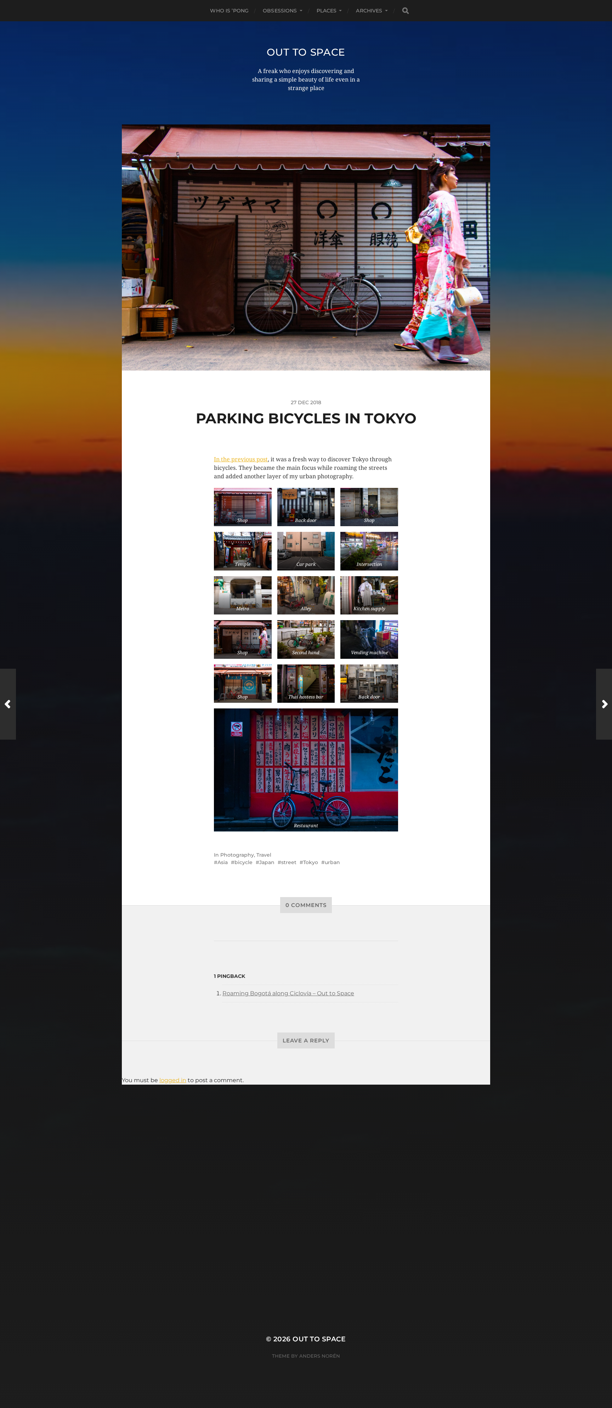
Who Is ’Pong (229, 10)
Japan (266, 862)
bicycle (243, 862)
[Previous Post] (8, 704)
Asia (222, 862)
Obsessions (280, 10)
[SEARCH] (405, 10)
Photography (237, 855)
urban (332, 862)
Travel (263, 855)
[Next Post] (604, 704)
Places (327, 10)
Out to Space (306, 52)
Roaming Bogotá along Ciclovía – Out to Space (288, 993)
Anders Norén (319, 1356)
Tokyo (310, 862)
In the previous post (241, 459)
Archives (369, 10)
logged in (172, 1080)
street (288, 862)
